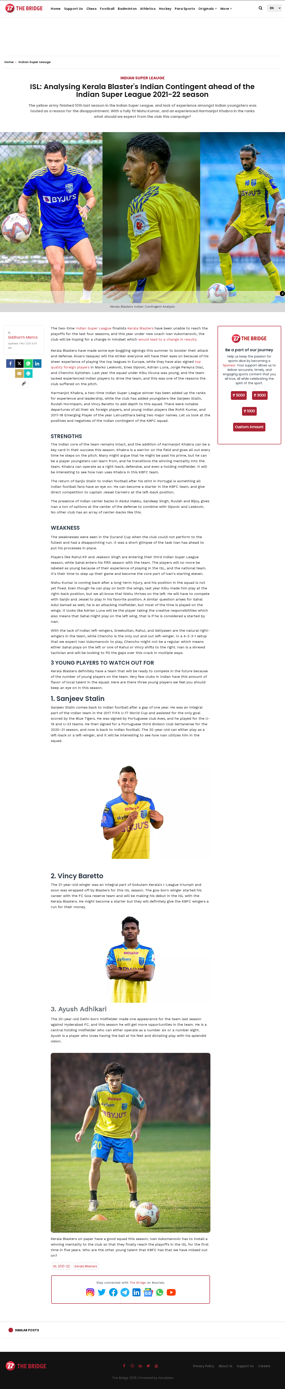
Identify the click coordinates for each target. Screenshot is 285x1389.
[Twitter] (19, 363)
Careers (264, 1366)
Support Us (73, 8)
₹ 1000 (249, 411)
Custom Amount (249, 426)
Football (107, 8)
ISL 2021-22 (61, 1266)
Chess (91, 8)
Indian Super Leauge (142, 78)
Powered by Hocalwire (156, 1378)
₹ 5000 (239, 395)
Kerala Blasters (140, 328)
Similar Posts (27, 1330)
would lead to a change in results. (167, 339)
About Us (225, 1366)
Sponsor (229, 365)
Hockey (165, 8)
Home (56, 8)
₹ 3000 (260, 395)
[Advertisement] (142, 42)
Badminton (127, 8)
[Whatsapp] (28, 363)
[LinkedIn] (37, 363)
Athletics (148, 8)
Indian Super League (93, 328)
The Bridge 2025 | (125, 1378)
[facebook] (10, 363)
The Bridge (138, 1282)
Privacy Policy (203, 1366)
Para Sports (185, 8)
